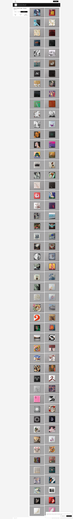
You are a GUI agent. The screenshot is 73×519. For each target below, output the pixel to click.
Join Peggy (55, 1)
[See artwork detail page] (37, 12)
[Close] (71, 513)
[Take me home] (15, 1)
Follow (24, 11)
